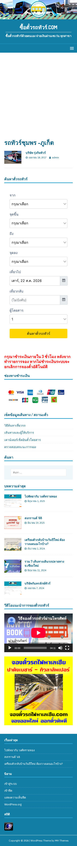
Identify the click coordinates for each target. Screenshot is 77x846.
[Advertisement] (38, 97)
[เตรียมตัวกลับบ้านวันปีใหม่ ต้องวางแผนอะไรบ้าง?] (12, 548)
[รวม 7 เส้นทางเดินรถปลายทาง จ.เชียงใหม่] (12, 570)
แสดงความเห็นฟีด (15, 797)
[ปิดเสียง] (60, 648)
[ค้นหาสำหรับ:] (38, 472)
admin (55, 157)
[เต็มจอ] (67, 648)
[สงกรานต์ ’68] (12, 526)
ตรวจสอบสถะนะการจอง (20, 447)
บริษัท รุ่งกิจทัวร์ (36, 153)
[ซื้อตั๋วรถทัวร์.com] (38, 17)
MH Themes (61, 840)
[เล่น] (10, 648)
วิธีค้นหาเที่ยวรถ (14, 425)
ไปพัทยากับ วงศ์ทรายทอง (41, 496)
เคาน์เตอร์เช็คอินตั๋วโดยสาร (22, 440)
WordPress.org (13, 804)
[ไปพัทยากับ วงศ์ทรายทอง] (12, 505)
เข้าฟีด (8, 790)
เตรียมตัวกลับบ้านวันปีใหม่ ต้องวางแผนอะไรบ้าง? (45, 541)
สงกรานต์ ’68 (33, 518)
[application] (38, 632)
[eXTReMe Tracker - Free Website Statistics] (8, 828)
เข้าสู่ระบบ (10, 783)
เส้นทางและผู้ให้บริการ (19, 432)
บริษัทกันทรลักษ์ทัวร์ (37, 583)
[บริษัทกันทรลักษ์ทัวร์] (12, 592)
